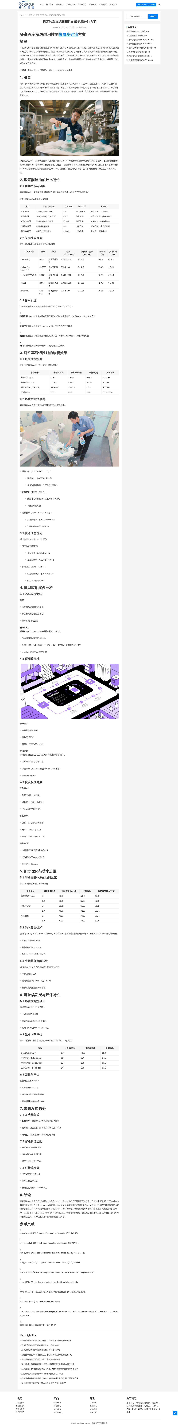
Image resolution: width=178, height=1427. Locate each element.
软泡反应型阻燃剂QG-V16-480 (140, 60)
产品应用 (93, 4)
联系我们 (113, 4)
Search (153, 16)
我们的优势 (81, 4)
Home (22, 15)
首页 (41, 4)
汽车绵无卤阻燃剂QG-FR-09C (139, 44)
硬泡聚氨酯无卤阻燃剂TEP (138, 31)
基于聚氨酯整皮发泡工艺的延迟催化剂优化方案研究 (43, 1383)
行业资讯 (103, 4)
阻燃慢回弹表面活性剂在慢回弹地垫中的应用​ (40, 1359)
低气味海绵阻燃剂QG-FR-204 (139, 56)
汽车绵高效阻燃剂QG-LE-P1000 (140, 40)
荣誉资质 (59, 4)
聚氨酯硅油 (68, 34)
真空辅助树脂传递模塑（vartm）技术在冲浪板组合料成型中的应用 (49, 1378)
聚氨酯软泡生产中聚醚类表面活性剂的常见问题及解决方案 (46, 1340)
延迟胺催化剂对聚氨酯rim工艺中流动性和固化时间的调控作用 (47, 1364)
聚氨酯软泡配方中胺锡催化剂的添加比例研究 (40, 1350)
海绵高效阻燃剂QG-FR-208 (138, 52)
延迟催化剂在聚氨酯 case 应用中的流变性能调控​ (42, 1374)
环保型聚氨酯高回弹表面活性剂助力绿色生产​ (40, 1345)
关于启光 (49, 4)
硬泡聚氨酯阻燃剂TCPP (137, 35)
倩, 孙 (63, 28)
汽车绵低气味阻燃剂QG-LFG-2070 (141, 48)
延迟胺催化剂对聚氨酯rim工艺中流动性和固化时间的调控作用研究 (49, 1369)
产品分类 (70, 4)
